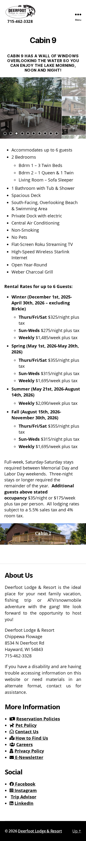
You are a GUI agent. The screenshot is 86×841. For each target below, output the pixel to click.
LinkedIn (24, 803)
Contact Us (26, 731)
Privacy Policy (29, 751)
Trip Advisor (23, 797)
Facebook (24, 784)
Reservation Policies (38, 719)
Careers (24, 744)
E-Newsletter (28, 757)
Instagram (25, 790)
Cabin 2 (43, 533)
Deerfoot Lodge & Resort (40, 831)
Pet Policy (26, 725)
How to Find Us (32, 738)
